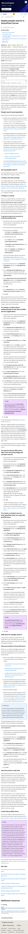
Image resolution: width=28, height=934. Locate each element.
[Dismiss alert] (26, 2)
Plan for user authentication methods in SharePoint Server (15, 411)
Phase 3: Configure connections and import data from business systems (15, 697)
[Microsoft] (14, 14)
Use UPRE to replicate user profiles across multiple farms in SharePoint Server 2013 (15, 685)
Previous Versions (12, 928)
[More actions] (26, 17)
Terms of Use (4, 932)
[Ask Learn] (24, 17)
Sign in (25, 14)
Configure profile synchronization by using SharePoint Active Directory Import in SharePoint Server (15, 675)
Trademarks (10, 932)
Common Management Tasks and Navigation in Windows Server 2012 (15, 259)
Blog (19, 928)
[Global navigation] (1, 14)
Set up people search (6, 34)
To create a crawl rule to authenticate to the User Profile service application (14, 36)
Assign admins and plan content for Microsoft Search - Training (13, 909)
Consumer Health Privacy (18, 930)
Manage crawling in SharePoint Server (10, 891)
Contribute (3, 930)
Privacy (8, 930)
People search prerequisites (8, 32)
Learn (2, 17)
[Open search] (22, 14)
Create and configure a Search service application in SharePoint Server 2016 (15, 121)
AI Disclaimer (4, 928)
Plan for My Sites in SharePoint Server (10, 883)
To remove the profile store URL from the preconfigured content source (14, 39)
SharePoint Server (9, 17)
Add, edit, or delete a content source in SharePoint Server (15, 508)
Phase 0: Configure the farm (12, 153)
